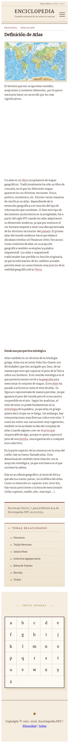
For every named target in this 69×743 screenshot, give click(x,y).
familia (23, 439)
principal (49, 431)
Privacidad (29, 726)
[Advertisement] (34, 139)
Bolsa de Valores (23, 566)
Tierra (38, 270)
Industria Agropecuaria (27, 559)
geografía (47, 380)
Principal (11, 28)
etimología (11, 409)
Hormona (19, 538)
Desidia (18, 573)
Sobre (43, 726)
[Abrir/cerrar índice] (62, 14)
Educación (28, 28)
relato (55, 384)
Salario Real (20, 552)
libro (25, 180)
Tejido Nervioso (22, 545)
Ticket (17, 580)
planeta (45, 231)
